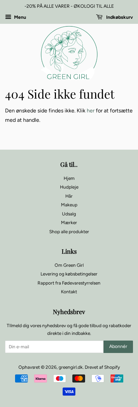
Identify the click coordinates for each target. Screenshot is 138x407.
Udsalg (69, 213)
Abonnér (118, 346)
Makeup (69, 204)
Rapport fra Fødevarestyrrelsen (69, 283)
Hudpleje (69, 187)
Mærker (69, 222)
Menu (19, 17)
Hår (69, 196)
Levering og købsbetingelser (69, 273)
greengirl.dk (71, 367)
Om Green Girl (69, 265)
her (90, 110)
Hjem (69, 178)
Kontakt (69, 291)
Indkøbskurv (119, 17)
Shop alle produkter (69, 231)
